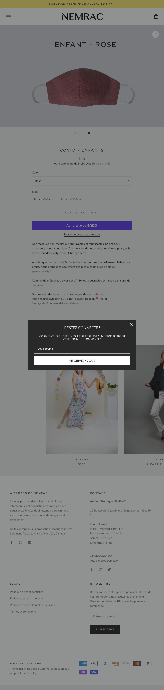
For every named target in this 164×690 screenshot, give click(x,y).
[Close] (131, 324)
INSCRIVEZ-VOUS (82, 360)
